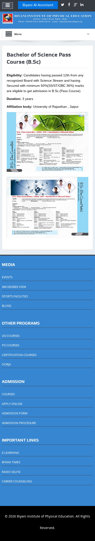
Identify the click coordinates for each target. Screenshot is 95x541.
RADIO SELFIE (11, 472)
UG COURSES (11, 336)
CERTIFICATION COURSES (19, 355)
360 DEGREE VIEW (14, 287)
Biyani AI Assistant (38, 5)
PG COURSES (10, 345)
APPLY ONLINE (12, 404)
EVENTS (7, 277)
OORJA (6, 364)
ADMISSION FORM (14, 413)
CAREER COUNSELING (17, 481)
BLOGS (6, 306)
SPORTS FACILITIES (15, 296)
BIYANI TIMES (11, 462)
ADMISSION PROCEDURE (19, 423)
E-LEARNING (10, 453)
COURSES (8, 394)
